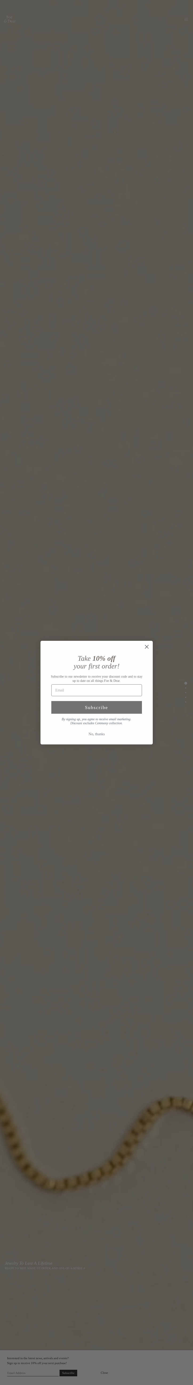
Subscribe (96, 707)
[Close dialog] (147, 647)
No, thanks (96, 734)
